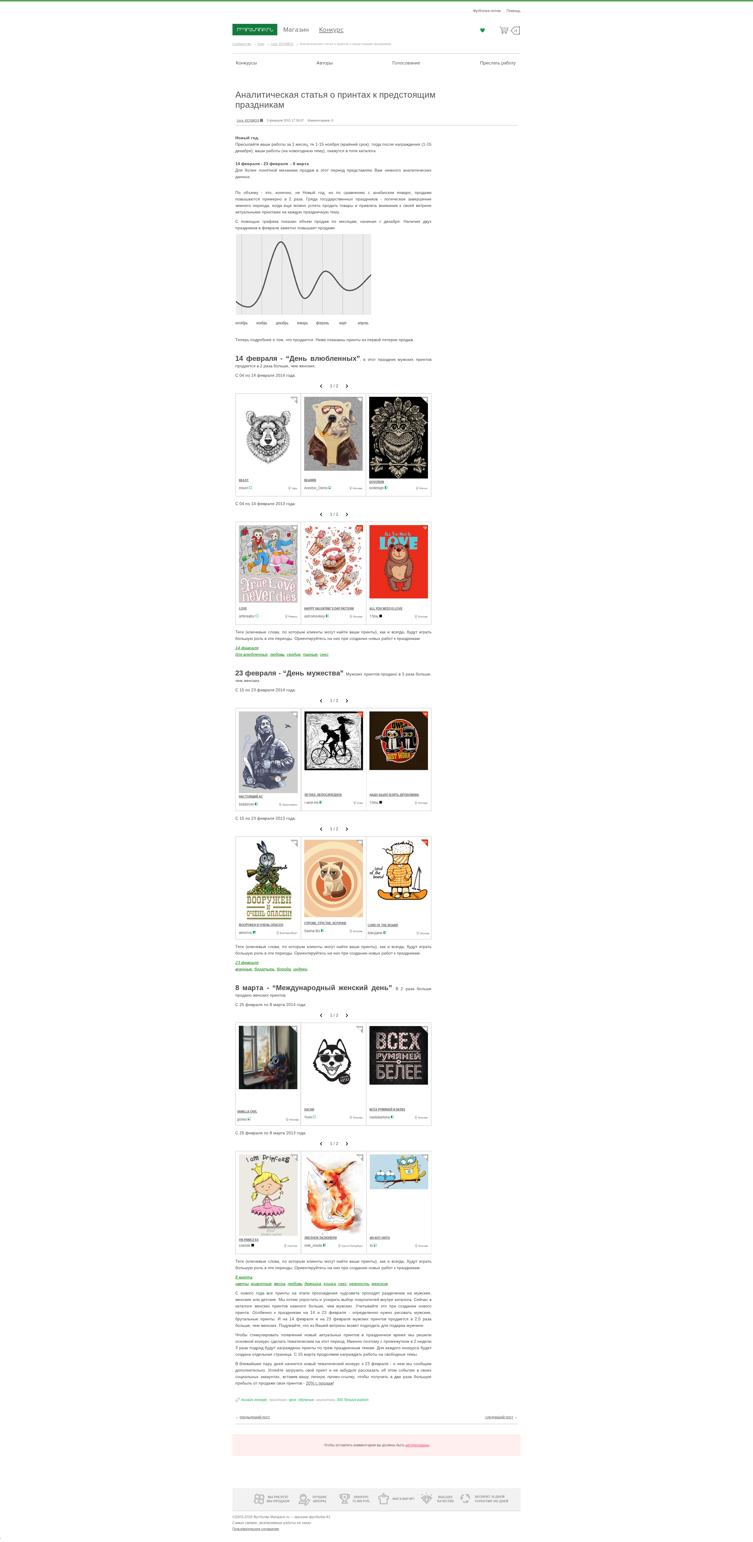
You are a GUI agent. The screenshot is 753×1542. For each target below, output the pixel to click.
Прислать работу (498, 63)
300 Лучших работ (353, 1400)
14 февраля (246, 647)
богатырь (264, 969)
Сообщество (241, 44)
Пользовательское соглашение (255, 1529)
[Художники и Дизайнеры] (296, 1498)
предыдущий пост (255, 1417)
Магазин (296, 29)
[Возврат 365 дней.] (501, 1499)
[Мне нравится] (482, 30)
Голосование (406, 63)
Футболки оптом (487, 11)
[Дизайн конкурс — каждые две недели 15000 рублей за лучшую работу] (337, 1499)
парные (310, 654)
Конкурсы (246, 63)
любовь (277, 654)
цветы (242, 1283)
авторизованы (417, 1445)
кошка (330, 1283)
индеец (300, 969)
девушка (312, 1283)
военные (243, 969)
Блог (261, 44)
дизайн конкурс (254, 1400)
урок (292, 1400)
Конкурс (331, 29)
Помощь (514, 11)
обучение (306, 1400)
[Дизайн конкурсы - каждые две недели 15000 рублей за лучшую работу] (254, 1498)
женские (379, 1283)
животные (261, 1283)
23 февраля (246, 962)
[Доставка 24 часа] (461, 1499)
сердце (294, 654)
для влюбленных (251, 654)
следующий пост (499, 1417)
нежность (359, 1283)
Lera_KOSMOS (282, 44)
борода (284, 969)
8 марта (243, 1277)
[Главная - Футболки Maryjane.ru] (254, 30)
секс (324, 654)
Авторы (324, 63)
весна (279, 1283)
